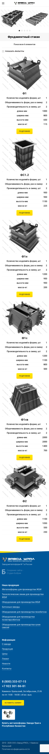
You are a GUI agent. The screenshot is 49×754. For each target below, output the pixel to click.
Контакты (6, 668)
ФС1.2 (24, 175)
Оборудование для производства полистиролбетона (18, 618)
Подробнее (24, 131)
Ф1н (24, 256)
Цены (5, 654)
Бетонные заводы (11, 607)
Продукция (7, 649)
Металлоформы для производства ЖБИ (21, 589)
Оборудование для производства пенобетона (24, 612)
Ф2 (24, 501)
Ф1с (24, 338)
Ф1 (24, 93)
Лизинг (5, 659)
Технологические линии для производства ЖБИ (23, 595)
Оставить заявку (13, 703)
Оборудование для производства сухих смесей (21, 626)
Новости (6, 663)
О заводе (6, 644)
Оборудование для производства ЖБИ (21, 602)
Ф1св (24, 419)
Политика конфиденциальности (16, 749)
